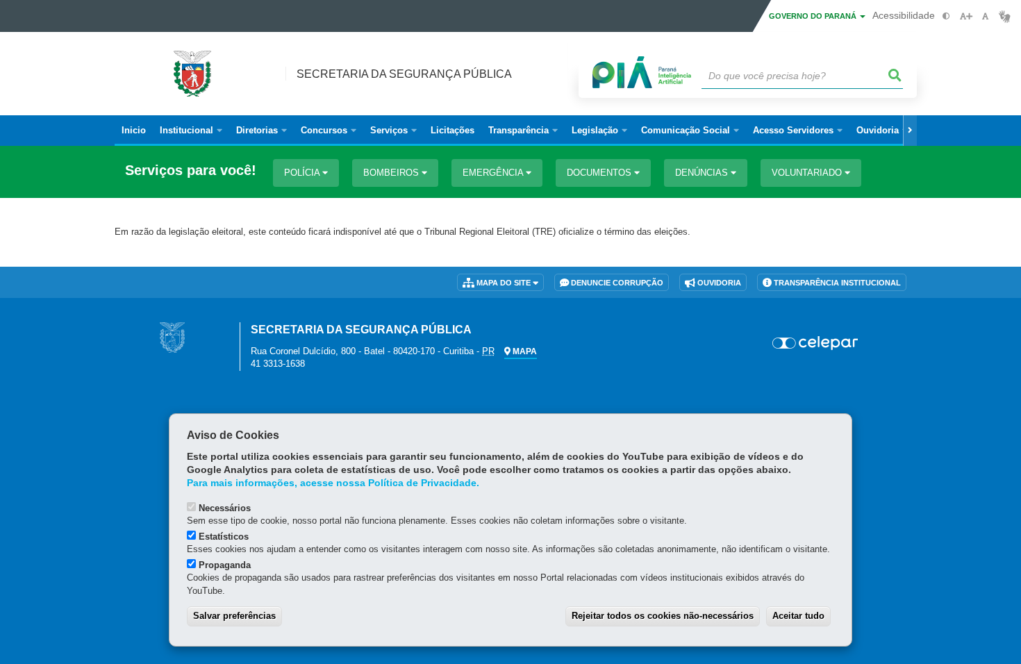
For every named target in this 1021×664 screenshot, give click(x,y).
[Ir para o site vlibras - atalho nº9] (1005, 16)
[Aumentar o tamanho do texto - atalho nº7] (966, 16)
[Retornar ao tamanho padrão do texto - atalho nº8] (985, 16)
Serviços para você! (190, 170)
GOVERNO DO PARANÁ (813, 16)
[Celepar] (815, 343)
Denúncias (703, 172)
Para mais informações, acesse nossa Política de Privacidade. (333, 483)
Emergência (494, 172)
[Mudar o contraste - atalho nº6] (946, 16)
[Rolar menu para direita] (910, 130)
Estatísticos (224, 536)
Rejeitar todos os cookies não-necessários (663, 616)
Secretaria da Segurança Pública (404, 74)
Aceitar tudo (798, 616)
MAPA (523, 351)
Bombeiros (392, 172)
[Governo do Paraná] (172, 337)
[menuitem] (191, 130)
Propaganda (225, 565)
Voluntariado (808, 172)
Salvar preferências (234, 616)
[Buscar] (895, 75)
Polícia (303, 172)
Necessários (225, 508)
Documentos (600, 172)
